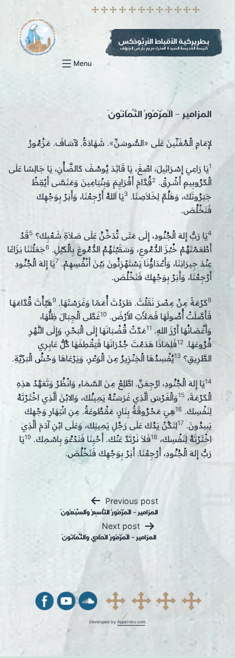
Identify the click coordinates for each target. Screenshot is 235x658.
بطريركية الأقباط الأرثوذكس (163, 41)
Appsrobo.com (131, 621)
